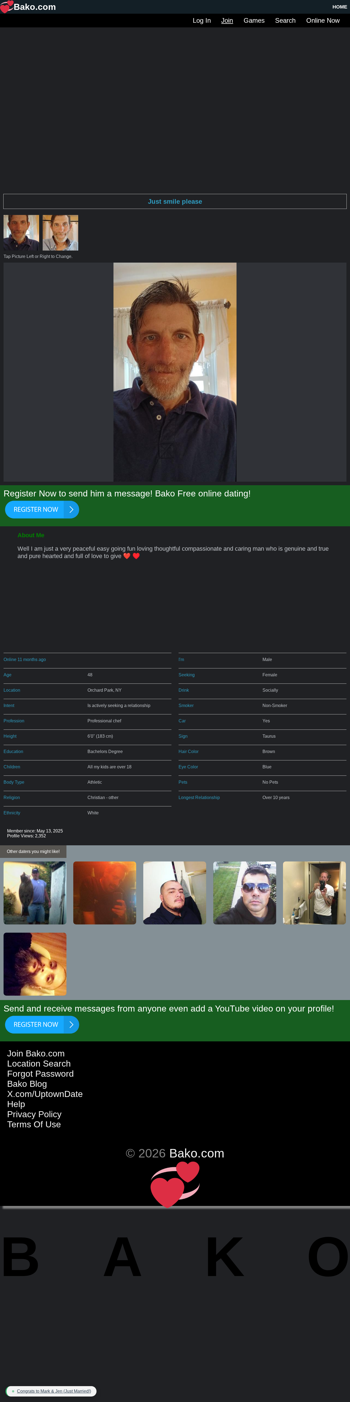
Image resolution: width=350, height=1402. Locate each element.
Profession (14, 721)
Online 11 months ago (25, 659)
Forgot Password (40, 1074)
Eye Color (188, 767)
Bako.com (196, 1153)
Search (285, 20)
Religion (12, 797)
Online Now (323, 20)
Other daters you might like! (33, 851)
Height (10, 736)
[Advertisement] (175, 65)
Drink (184, 690)
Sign (183, 736)
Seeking (187, 675)
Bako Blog (27, 1084)
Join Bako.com (36, 1053)
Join (227, 20)
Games (254, 20)
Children (12, 767)
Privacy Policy (34, 1114)
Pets (183, 782)
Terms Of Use (34, 1124)
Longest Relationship (199, 797)
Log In (202, 20)
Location (12, 690)
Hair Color (189, 751)
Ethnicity (12, 813)
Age (7, 675)
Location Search (39, 1063)
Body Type (14, 782)
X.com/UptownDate (45, 1094)
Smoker (186, 705)
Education (13, 751)
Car (182, 721)
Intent (9, 705)
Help (16, 1104)
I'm (181, 659)
